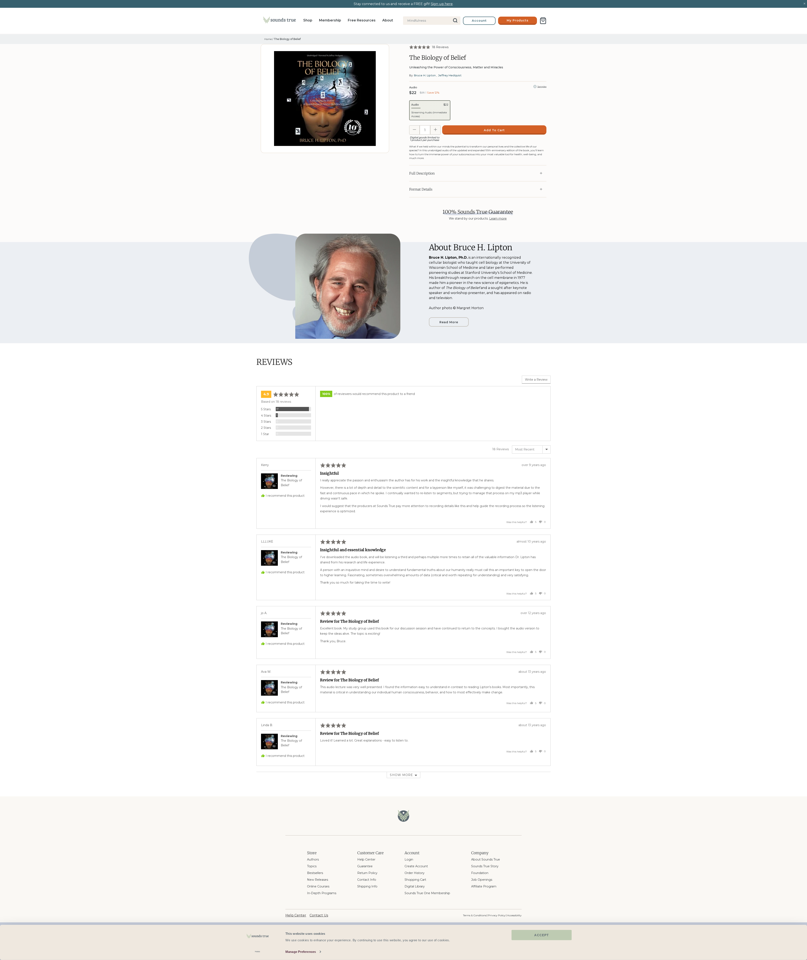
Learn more (498, 218)
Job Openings (481, 880)
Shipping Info (367, 886)
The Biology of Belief (287, 39)
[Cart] (543, 21)
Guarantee (365, 866)
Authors (313, 859)
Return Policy (367, 873)
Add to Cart (494, 130)
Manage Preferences (300, 951)
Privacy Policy (496, 915)
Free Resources (362, 20)
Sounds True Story (484, 866)
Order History (415, 873)
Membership (330, 20)
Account (479, 21)
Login (409, 859)
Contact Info (366, 880)
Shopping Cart (415, 880)
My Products (518, 20)
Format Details (420, 189)
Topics (311, 866)
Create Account (416, 866)
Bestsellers (315, 873)
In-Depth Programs (321, 893)
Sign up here (442, 4)
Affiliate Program (483, 886)
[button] (428, 47)
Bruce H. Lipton (425, 75)
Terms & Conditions (474, 915)
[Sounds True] (279, 20)
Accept (541, 935)
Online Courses (318, 886)
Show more (401, 775)
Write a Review (536, 379)
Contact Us (319, 915)
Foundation (479, 873)
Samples (541, 86)
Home (268, 39)
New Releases (317, 880)
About (387, 20)
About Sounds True (485, 859)
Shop (307, 20)
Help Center (366, 859)
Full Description (422, 173)
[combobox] (431, 20)
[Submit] (455, 20)
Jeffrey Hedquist (450, 75)
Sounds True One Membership (427, 893)
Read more (448, 322)
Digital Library (415, 886)
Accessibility (514, 915)
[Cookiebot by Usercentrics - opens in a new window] (257, 952)
